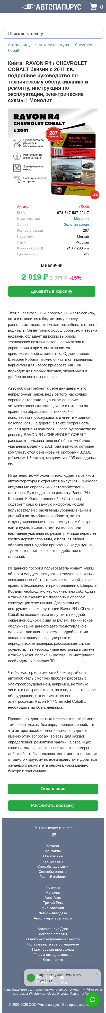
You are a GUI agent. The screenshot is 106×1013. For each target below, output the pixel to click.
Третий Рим (53, 903)
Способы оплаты (53, 871)
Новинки (53, 887)
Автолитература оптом (53, 918)
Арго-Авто (53, 897)
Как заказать (52, 861)
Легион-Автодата (53, 913)
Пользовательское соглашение (53, 944)
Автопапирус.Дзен (53, 929)
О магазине (53, 856)
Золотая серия (76, 224)
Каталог (52, 846)
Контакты (53, 851)
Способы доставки (52, 866)
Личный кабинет (53, 877)
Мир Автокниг (52, 908)
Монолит (81, 218)
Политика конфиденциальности (53, 939)
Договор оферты (53, 934)
